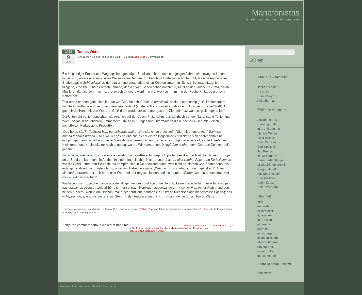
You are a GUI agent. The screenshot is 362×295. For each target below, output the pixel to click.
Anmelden (264, 273)
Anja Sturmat (266, 100)
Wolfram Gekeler (268, 174)
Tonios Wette (88, 51)
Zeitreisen (140, 56)
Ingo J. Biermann (268, 129)
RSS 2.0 (208, 209)
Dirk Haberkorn (267, 187)
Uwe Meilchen (267, 178)
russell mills (265, 251)
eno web (263, 206)
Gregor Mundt (266, 169)
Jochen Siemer (267, 87)
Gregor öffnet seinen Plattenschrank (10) (207, 225)
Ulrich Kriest (265, 182)
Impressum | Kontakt (89, 286)
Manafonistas (276, 12)
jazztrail (262, 229)
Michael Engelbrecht (271, 164)
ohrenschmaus (267, 242)
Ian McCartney (267, 156)
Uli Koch (263, 92)
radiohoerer (265, 247)
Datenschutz (110, 286)
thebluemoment (267, 256)
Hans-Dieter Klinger (270, 160)
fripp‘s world (265, 220)
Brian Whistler (266, 142)
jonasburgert (265, 233)
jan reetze (264, 224)
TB (123, 56)
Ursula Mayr (265, 96)
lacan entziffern (267, 238)
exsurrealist (265, 211)
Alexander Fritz (267, 120)
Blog (117, 56)
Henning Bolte (267, 124)
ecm (260, 202)
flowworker (264, 215)
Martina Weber (267, 133)
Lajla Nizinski (266, 138)
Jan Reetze (265, 151)
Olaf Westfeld (266, 146)
